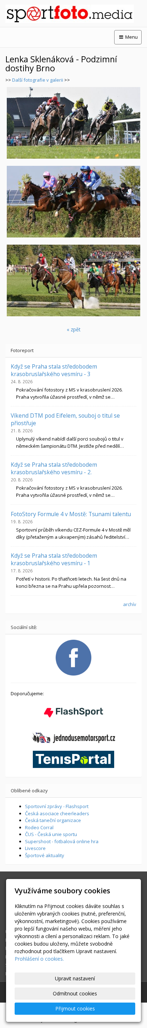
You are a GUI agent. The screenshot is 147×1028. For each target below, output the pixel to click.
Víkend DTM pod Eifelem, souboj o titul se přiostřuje (65, 419)
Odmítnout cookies (75, 993)
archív (129, 604)
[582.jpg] (73, 280)
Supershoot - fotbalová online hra (61, 841)
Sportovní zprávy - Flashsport (56, 806)
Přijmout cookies (75, 1008)
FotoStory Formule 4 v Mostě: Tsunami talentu (71, 514)
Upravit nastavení (75, 978)
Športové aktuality (44, 855)
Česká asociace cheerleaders (57, 813)
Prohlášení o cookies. (39, 958)
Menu (131, 37)
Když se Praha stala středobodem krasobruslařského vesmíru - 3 (54, 370)
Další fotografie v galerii (37, 80)
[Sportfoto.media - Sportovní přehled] (73, 14)
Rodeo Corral (39, 827)
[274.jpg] (73, 201)
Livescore (35, 848)
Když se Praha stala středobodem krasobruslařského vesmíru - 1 (54, 559)
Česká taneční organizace (53, 820)
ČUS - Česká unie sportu (51, 834)
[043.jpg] (73, 123)
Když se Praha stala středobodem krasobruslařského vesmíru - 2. (54, 468)
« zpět (74, 329)
